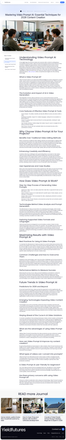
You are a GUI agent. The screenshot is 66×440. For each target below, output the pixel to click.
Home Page (39, 433)
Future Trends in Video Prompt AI (10, 69)
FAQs (48, 433)
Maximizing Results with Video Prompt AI (9, 67)
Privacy (57, 436)
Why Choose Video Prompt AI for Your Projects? (10, 62)
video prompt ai (31, 71)
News (45, 433)
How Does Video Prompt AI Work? (10, 64)
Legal (63, 436)
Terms (60, 436)
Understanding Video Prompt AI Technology (10, 59)
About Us (53, 436)
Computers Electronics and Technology (40, 11)
